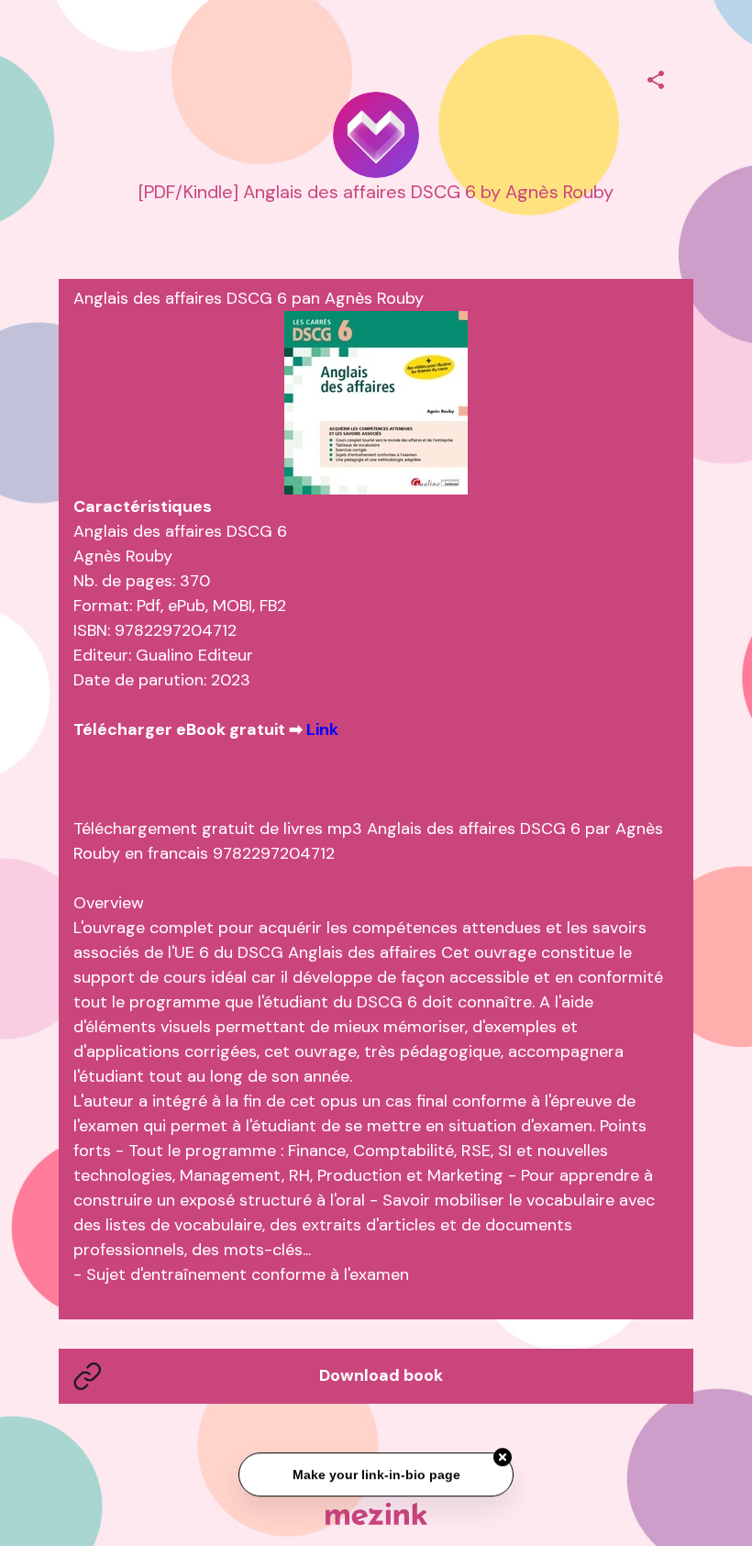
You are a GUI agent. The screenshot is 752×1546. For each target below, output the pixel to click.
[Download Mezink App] (376, 1513)
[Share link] (656, 77)
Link (322, 729)
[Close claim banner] (502, 1456)
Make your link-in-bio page (375, 1473)
